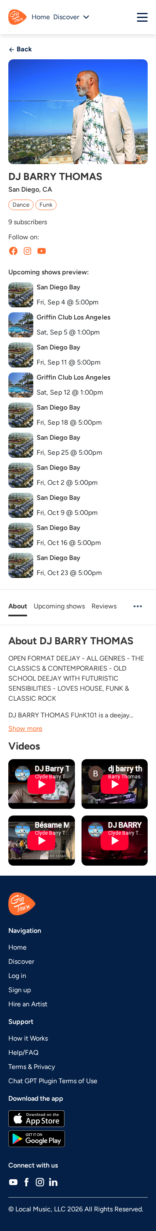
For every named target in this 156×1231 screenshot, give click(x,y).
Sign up (19, 990)
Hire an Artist (27, 1004)
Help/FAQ (23, 1052)
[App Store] (78, 1118)
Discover (21, 961)
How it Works (28, 1038)
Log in (17, 976)
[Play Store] (78, 1138)
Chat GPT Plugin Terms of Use (52, 1081)
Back (23, 49)
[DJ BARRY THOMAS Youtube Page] (42, 251)
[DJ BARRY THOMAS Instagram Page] (27, 251)
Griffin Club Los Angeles (73, 317)
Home (41, 17)
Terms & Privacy (31, 1067)
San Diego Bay (58, 287)
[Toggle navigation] (142, 17)
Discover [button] (66, 17)
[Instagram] (40, 1182)
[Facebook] (26, 1182)
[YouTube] (13, 1182)
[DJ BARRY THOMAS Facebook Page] (13, 251)
